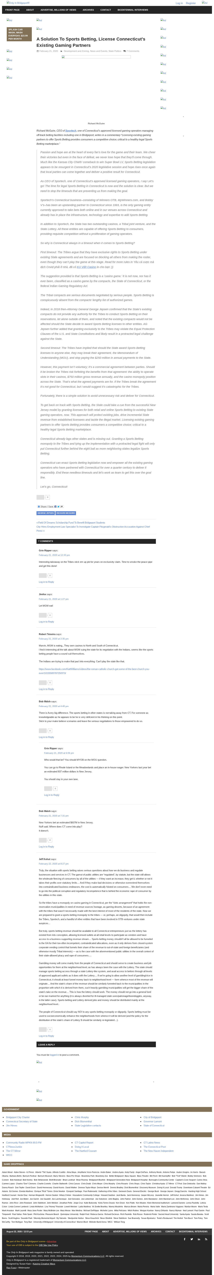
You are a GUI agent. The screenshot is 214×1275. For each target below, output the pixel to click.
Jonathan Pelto (65, 1203)
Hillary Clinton (65, 1195)
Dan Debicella (189, 1184)
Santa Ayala (185, 1214)
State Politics (115, 51)
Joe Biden (24, 1199)
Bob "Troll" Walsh (179, 1176)
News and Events (98, 51)
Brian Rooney (82, 1180)
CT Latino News (152, 1142)
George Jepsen (46, 513)
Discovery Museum (148, 1187)
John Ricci (13, 1203)
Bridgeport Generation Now (118, 1180)
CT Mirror (170, 1184)
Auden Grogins (182, 1172)
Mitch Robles (133, 1210)
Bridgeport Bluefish (97, 1180)
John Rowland (25, 1203)
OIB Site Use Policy (48, 1245)
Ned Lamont (188, 1210)
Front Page (12, 10)
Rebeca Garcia (96, 1214)
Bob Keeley (28, 1180)
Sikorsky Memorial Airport (44, 1218)
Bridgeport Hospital (139, 1180)
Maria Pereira (143, 1207)
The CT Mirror (13, 1151)
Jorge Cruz (78, 1203)
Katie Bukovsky (90, 1203)
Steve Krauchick (92, 1218)
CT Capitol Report (84, 1142)
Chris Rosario (122, 1184)
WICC (9, 1155)
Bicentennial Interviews (133, 10)
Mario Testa (203, 1207)
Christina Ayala (158, 1184)
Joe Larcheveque (59, 1199)
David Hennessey (44, 1187)
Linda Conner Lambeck (18, 1207)
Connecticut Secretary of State (21, 1121)
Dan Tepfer (19, 1187)
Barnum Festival (30, 1176)
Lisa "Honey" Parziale (54, 1207)
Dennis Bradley (116, 1187)
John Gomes (137, 1199)
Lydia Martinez (84, 1207)
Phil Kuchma (39, 1214)
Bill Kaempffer (165, 1176)
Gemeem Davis (125, 1191)
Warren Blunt (82, 1222)
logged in (54, 1054)
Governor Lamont (153, 1121)
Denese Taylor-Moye (87, 1187)
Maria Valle (155, 1207)
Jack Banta (121, 1195)
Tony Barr (28, 1222)
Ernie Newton (59, 1191)
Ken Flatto (130, 1203)
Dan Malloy (201, 1184)
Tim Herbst (178, 1218)
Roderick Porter (150, 1214)
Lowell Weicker (70, 1207)
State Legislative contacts (88, 1125)
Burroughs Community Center (161, 1180)
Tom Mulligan (17, 1222)
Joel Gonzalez (74, 1199)
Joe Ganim (34, 1199)
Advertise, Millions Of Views (58, 10)
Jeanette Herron (162, 1195)
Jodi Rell (15, 1199)
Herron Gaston (52, 1195)
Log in (179, 3)
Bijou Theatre (143, 1176)
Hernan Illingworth (36, 1195)
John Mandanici (150, 1199)
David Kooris (58, 1187)
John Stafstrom (39, 1203)
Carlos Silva (202, 1180)
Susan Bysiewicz (148, 1218)
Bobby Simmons (195, 1176)
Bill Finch (154, 1176)
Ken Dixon (120, 1203)
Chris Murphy (82, 1117)
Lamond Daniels (178, 1203)
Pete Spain (27, 1214)
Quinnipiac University (69, 1214)
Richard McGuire (66, 513)
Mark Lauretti (20, 1210)
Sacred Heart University (168, 1214)
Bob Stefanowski (41, 1180)
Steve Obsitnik (106, 1218)
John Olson (195, 1199)
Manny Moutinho (116, 1207)
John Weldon (52, 1203)
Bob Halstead (16, 1180)
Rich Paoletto (126, 1214)
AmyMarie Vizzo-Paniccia (88, 1172)
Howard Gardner (108, 1195)
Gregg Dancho (181, 1191)
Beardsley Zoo (102, 1176)
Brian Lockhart (69, 1180)
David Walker (71, 1187)
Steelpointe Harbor (76, 1218)
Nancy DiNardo (161, 1210)
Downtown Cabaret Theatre (195, 1187)
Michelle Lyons (106, 1210)
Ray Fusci (11, 1267)
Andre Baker (105, 1172)
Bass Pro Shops (73, 1176)
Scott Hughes (14, 1218)
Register (191, 3)
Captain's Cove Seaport (185, 1180)
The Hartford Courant (86, 1151)
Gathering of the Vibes (107, 1191)
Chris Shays (134, 1184)
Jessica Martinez (187, 1195)
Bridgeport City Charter (18, 1117)
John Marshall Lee (167, 1199)
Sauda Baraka (197, 1214)
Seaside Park (26, 1218)
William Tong (119, 1222)
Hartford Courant (9, 1195)
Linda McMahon (36, 1207)
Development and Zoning (76, 51)
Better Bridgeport (116, 1176)
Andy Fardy (129, 1172)
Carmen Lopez (8, 1184)
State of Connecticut (154, 1125)
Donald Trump (176, 1187)
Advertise (51, 1241)
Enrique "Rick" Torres (43, 1191)
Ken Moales (141, 1203)
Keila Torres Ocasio (106, 1203)
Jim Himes (11, 1125)
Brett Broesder (55, 1180)
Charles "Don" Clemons (26, 1184)
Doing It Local (82, 1146)
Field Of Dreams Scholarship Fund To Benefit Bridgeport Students (71, 522)
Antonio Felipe (169, 1172)
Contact (105, 10)
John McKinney (182, 1199)
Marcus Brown (130, 1207)
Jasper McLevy (147, 1195)
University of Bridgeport (43, 1222)
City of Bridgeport (152, 1117)
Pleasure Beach (52, 1214)
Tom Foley (198, 1218)
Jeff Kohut (174, 1195)
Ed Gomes (13, 1191)
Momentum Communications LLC (87, 1256)
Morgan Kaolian (147, 1210)
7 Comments (133, 51)
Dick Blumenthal (83, 1121)
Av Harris (194, 1172)
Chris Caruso (74, 1184)
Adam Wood (7, 1172)
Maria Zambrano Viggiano (172, 1207)
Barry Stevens (59, 1176)
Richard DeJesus (111, 1214)
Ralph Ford (84, 1214)
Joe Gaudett (45, 1199)
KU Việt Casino (86, 267)
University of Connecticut (65, 1222)
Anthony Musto (155, 1172)
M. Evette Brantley (100, 1207)
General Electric (139, 1191)
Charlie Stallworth (60, 1184)
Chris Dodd (86, 1184)
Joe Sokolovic (101, 1199)
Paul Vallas (17, 1214)
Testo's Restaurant (164, 1218)
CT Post (178, 1184)
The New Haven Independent (158, 1151)
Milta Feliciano (120, 1210)
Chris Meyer (97, 1184)
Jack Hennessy (133, 1195)
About (30, 10)
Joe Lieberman (87, 1199)
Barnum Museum (45, 1176)
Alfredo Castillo (58, 1172)
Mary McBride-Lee (51, 1210)
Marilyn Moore (191, 1207)
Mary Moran (65, 1210)
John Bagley (113, 1199)
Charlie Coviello (44, 1184)
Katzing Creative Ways (44, 1263)
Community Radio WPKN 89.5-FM (24, 1142)
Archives (88, 10)
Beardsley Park (87, 1176)
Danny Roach (8, 1187)
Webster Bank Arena (98, 1222)
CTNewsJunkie (14, 1146)
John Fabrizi (125, 1199)
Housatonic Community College (86, 1195)
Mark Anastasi (8, 1210)
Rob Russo (138, 1214)
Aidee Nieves (19, 1172)
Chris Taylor (146, 1184)
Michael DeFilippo (91, 1210)
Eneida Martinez (26, 1191)
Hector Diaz (23, 1195)
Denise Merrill (103, 1187)
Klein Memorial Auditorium (158, 1203)
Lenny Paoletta (192, 1203)
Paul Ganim (199, 1210)
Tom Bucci (188, 1218)
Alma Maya (71, 1172)
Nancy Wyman (175, 1210)
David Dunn (31, 1187)
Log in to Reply (46, 582)
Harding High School (197, 1191)
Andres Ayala (118, 1172)
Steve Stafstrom (120, 1218)
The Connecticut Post (155, 1146)
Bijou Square (130, 1176)
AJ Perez (30, 1172)
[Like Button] (40, 497)
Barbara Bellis (16, 1176)
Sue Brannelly (134, 1218)
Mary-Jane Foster (34, 1210)
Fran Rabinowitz (90, 1191)
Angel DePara (142, 1172)
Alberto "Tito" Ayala (43, 1172)
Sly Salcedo (61, 1218)
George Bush (153, 1191)
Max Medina (77, 1210)
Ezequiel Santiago (74, 1191)
